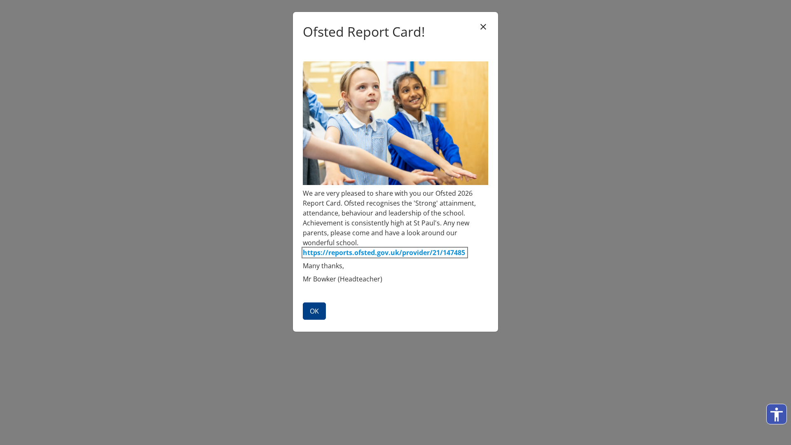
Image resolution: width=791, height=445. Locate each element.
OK (314, 311)
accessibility (776, 414)
